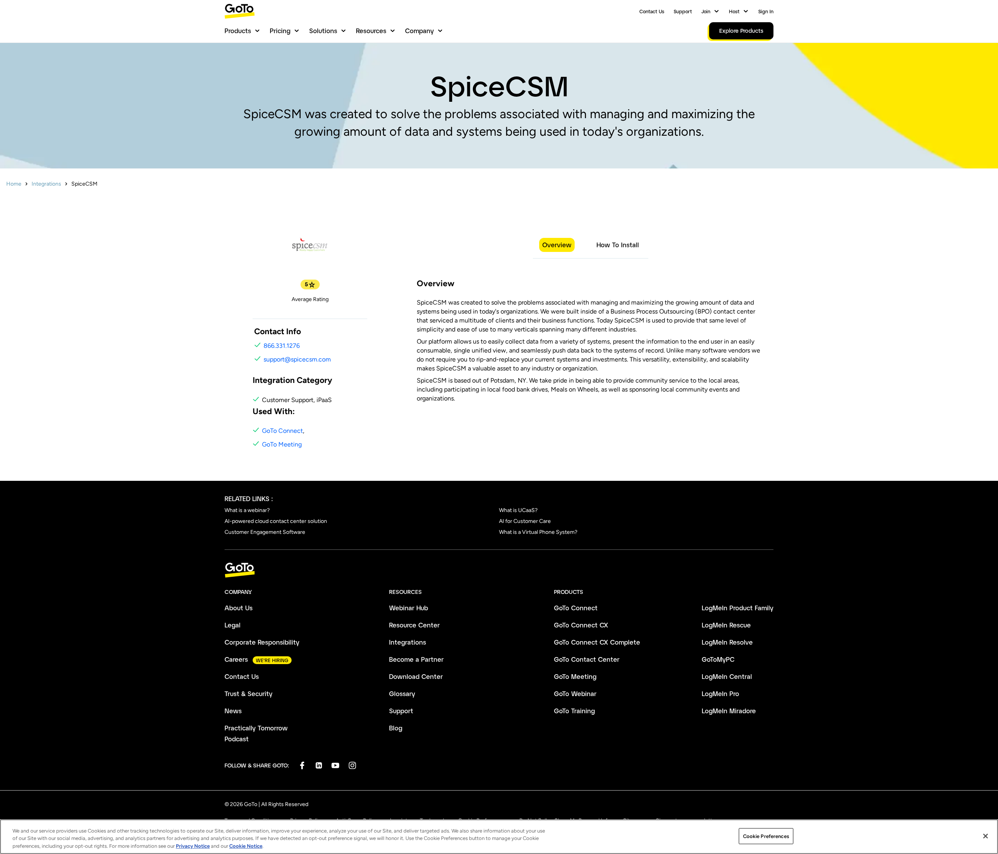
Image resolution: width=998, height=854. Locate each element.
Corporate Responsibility (262, 642)
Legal (233, 625)
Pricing (280, 30)
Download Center (416, 676)
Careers (236, 659)
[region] (499, 836)
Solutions (323, 30)
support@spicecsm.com (297, 359)
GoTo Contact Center (586, 659)
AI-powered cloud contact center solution (276, 521)
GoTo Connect (282, 430)
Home (13, 184)
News (233, 710)
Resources (371, 30)
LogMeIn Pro (720, 693)
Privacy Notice (193, 846)
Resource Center (414, 625)
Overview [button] (557, 244)
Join (705, 11)
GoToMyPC (718, 659)
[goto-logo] (499, 570)
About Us (239, 607)
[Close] (985, 836)
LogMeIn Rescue (726, 625)
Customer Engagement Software (265, 532)
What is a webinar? (247, 510)
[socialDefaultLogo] (302, 765)
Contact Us (651, 11)
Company (419, 30)
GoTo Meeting (282, 444)
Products (238, 30)
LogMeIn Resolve (727, 642)
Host (734, 11)
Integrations (46, 184)
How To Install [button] (617, 244)
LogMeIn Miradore (729, 710)
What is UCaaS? (518, 510)
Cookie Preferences (766, 836)
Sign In (765, 11)
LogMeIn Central (727, 676)
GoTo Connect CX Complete (597, 642)
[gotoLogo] (240, 11)
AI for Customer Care (525, 521)
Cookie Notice (245, 846)
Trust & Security (249, 693)
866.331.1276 (282, 345)
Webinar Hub (408, 607)
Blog (395, 728)
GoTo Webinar (575, 693)
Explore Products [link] (741, 30)
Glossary (402, 693)
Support (683, 11)
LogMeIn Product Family (737, 607)
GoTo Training (574, 710)
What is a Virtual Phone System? (538, 532)
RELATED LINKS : (249, 498)
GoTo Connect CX (581, 625)
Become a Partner (416, 659)
